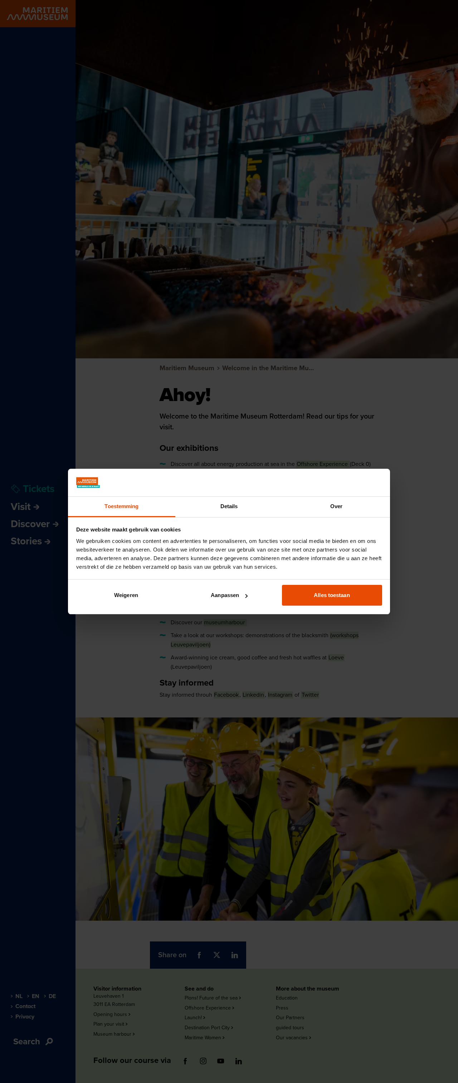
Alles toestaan (332, 595)
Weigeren (126, 595)
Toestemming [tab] (121, 506)
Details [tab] (229, 506)
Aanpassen (225, 595)
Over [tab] (336, 506)
